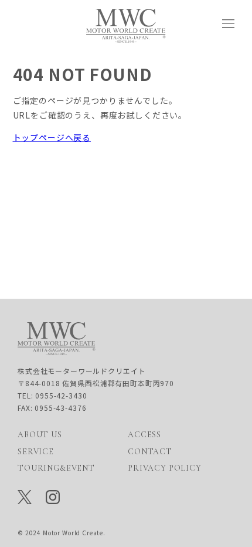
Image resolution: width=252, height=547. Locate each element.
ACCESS (144, 435)
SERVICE (36, 452)
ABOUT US (40, 435)
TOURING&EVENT (56, 468)
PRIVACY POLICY (165, 468)
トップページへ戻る (52, 137)
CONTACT (150, 452)
